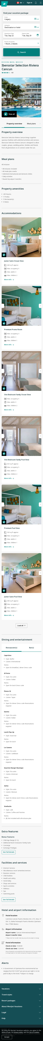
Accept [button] (6, 1037)
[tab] (12, 648)
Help (3, 1018)
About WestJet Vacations (12, 1006)
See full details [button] (8, 852)
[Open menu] (40, 2)
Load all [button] (20, 626)
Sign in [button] (29, 2)
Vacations (6, 989)
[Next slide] (40, 237)
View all (12, 114)
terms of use (6, 1032)
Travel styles (7, 994)
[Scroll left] (3, 124)
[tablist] (21, 648)
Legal (4, 1012)
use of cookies (34, 1032)
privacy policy (18, 1032)
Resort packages (8, 1000)
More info (7, 280)
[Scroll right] (40, 124)
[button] (35, 3)
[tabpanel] (21, 737)
